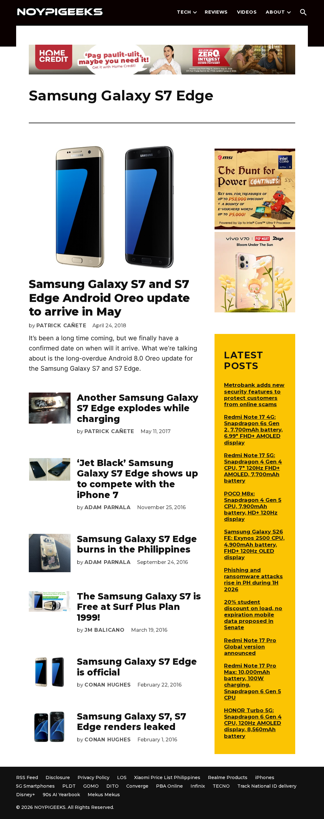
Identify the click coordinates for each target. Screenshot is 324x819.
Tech (184, 12)
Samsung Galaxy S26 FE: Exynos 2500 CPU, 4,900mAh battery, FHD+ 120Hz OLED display (254, 544)
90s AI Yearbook (61, 794)
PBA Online (169, 786)
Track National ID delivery (266, 786)
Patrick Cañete (61, 326)
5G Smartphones (35, 786)
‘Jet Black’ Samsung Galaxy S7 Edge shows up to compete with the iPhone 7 (137, 478)
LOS (122, 777)
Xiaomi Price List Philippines (167, 777)
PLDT (69, 786)
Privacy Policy (93, 777)
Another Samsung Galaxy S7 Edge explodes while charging (137, 408)
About (275, 12)
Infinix (197, 786)
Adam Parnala (107, 507)
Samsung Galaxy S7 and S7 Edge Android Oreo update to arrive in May (109, 297)
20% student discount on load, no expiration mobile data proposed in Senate (253, 615)
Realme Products (227, 777)
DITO (112, 786)
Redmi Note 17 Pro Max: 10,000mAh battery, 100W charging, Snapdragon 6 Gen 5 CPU (252, 681)
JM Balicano (104, 630)
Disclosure (58, 777)
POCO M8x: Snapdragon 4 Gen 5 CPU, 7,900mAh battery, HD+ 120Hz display (252, 506)
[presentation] (195, 12)
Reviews (216, 12)
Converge (137, 786)
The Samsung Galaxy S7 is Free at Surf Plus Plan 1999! (139, 607)
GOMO (91, 786)
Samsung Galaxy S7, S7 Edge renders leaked (131, 722)
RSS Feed (27, 777)
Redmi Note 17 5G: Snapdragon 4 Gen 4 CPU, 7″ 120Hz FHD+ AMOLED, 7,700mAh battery (253, 468)
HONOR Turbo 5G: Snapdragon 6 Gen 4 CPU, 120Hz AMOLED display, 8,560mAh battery (253, 723)
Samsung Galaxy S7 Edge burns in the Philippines (137, 544)
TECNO (221, 786)
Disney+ (25, 794)
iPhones (264, 777)
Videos (247, 12)
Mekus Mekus (104, 794)
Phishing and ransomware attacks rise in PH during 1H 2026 (253, 579)
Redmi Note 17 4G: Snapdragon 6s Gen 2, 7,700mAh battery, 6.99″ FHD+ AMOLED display (253, 430)
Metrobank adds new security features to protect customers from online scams (254, 394)
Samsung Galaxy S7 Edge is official (137, 667)
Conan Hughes (107, 685)
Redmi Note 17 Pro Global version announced (250, 646)
